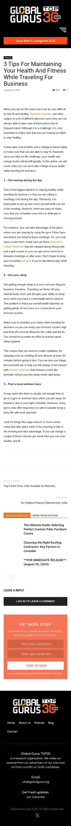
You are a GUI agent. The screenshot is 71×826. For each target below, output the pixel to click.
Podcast (39, 723)
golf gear (26, 260)
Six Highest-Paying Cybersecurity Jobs (44, 502)
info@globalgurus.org (35, 782)
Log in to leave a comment (35, 601)
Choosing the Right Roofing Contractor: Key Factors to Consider (43, 547)
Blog (51, 723)
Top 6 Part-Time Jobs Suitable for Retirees (29, 486)
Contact (12, 731)
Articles (8, 57)
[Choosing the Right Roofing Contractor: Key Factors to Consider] (13, 547)
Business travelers (41, 113)
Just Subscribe (35, 797)
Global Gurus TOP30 (35, 754)
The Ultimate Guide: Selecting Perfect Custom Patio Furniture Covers (45, 529)
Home (11, 723)
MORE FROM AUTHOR (45, 515)
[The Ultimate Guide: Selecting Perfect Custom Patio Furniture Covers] (13, 529)
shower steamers (19, 369)
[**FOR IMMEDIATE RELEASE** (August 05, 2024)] (13, 564)
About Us (25, 723)
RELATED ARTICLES (17, 515)
